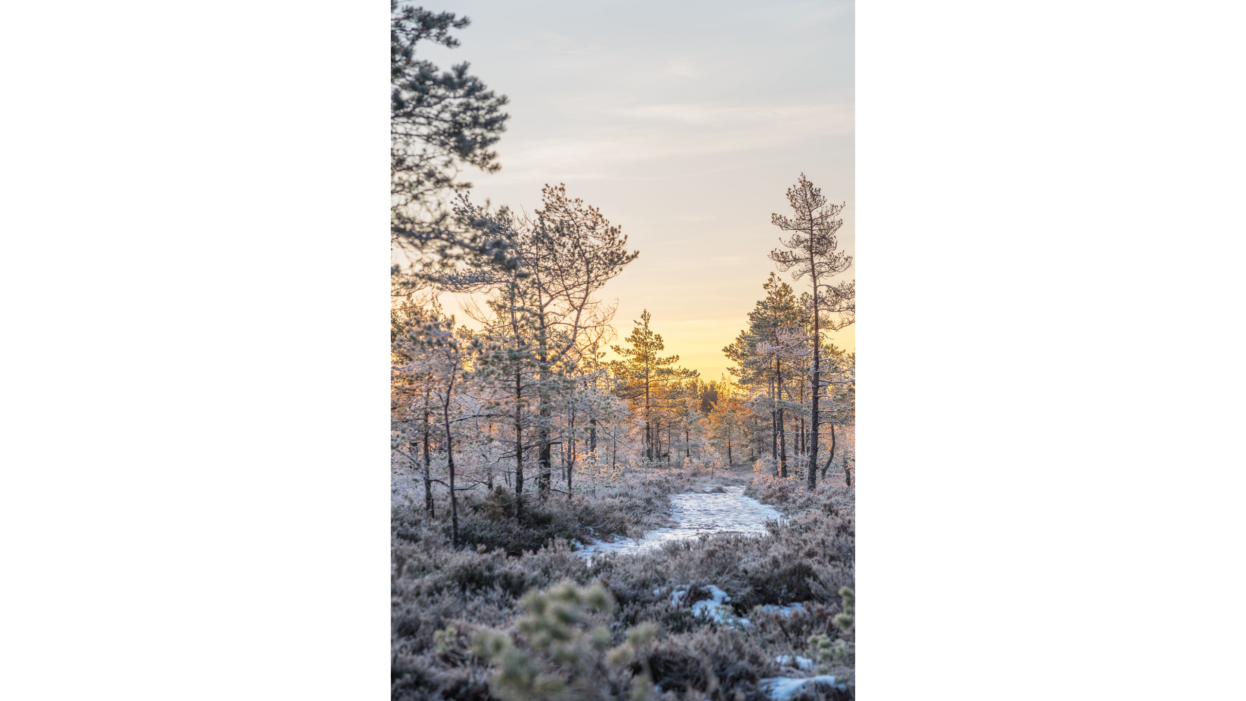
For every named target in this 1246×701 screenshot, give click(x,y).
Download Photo (840, 681)
